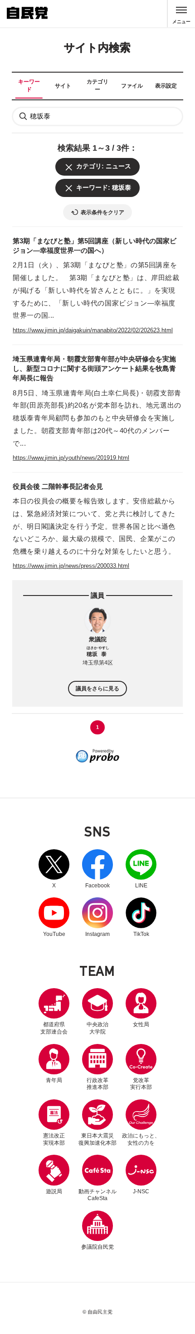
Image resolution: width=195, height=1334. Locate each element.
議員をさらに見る (97, 688)
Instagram (97, 917)
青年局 (54, 1080)
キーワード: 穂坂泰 (103, 187)
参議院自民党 (97, 1230)
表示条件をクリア (102, 212)
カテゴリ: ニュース (103, 166)
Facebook (97, 869)
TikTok (141, 917)
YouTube (54, 917)
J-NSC (141, 1191)
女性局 (141, 1024)
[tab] (29, 86)
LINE (141, 869)
